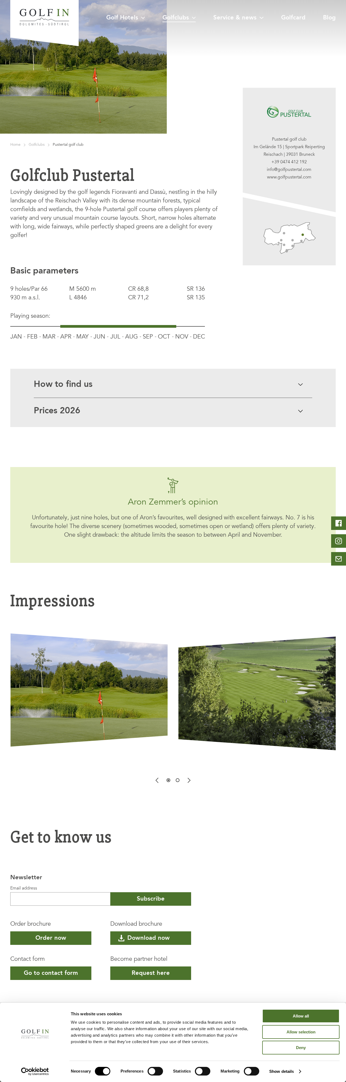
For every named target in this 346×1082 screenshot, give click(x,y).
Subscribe (151, 899)
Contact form (27, 959)
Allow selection (301, 1032)
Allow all (301, 1016)
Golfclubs (175, 18)
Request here (151, 973)
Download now (148, 938)
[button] (168, 780)
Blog (329, 18)
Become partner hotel (138, 959)
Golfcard (293, 18)
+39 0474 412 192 (289, 162)
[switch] (155, 1071)
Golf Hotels (122, 18)
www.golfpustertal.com (289, 177)
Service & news (235, 18)
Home (15, 145)
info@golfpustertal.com (289, 170)
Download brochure (136, 924)
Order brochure (30, 924)
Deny (301, 1047)
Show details (281, 1071)
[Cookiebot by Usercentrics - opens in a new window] (35, 1071)
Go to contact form (51, 973)
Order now (50, 938)
